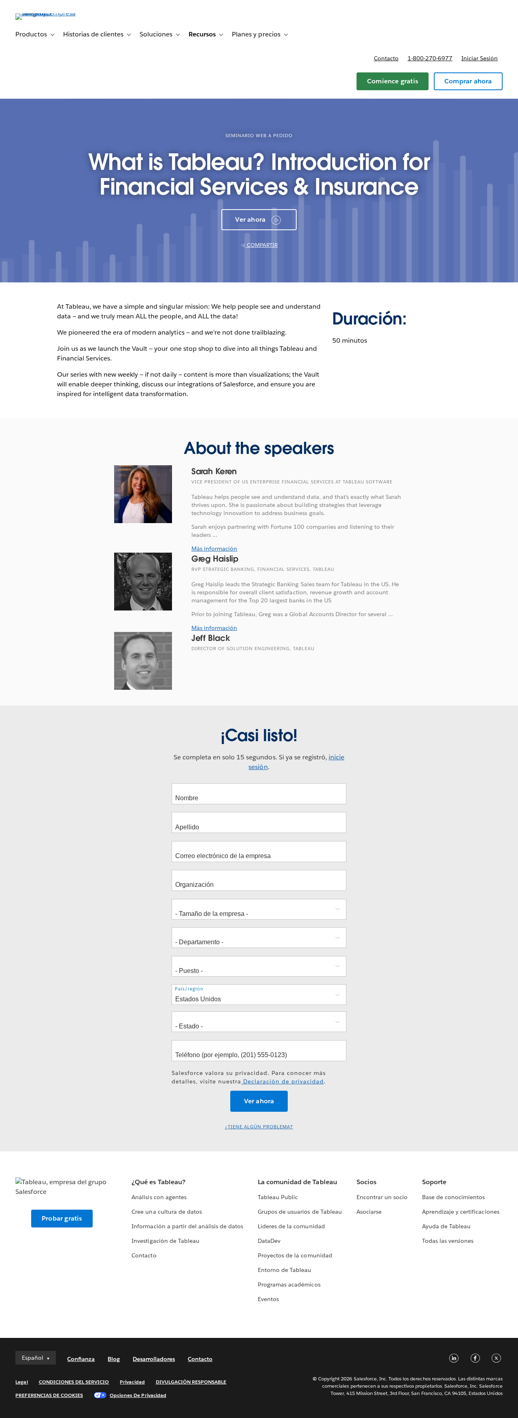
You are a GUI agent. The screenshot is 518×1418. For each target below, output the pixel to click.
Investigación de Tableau (165, 1240)
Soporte (434, 1182)
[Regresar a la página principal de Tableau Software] (45, 13)
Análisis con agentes (159, 1197)
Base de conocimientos (453, 1197)
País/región (189, 989)
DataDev (269, 1240)
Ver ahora (250, 219)
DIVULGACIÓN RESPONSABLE (191, 1381)
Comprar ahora (468, 81)
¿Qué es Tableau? (158, 1182)
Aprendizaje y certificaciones (460, 1211)
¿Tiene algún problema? (259, 1127)
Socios (366, 1182)
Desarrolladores (154, 1359)
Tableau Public (278, 1197)
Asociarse (369, 1211)
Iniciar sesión (479, 58)
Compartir (262, 245)
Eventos (268, 1299)
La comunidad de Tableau (297, 1182)
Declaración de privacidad (282, 1081)
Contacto (386, 58)
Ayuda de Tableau (446, 1226)
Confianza (81, 1359)
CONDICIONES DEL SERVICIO (74, 1381)
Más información (214, 548)
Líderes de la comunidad (291, 1226)
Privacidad (132, 1381)
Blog (114, 1359)
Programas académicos (289, 1284)
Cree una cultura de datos (167, 1211)
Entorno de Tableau (284, 1270)
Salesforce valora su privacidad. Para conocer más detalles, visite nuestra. (249, 1077)
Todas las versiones (447, 1240)
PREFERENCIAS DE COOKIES (49, 1395)
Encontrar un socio (382, 1197)
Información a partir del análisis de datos (187, 1226)
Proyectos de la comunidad (295, 1255)
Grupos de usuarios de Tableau (300, 1211)
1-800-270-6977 (430, 58)
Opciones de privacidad (138, 1395)
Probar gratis (62, 1218)
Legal (21, 1381)
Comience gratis (392, 81)
